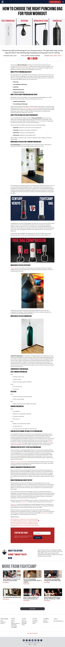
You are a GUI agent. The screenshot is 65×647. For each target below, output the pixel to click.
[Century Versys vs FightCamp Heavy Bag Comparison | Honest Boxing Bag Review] (32, 208)
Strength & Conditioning (15, 623)
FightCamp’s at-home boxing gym (19, 461)
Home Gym (2, 623)
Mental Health (24, 623)
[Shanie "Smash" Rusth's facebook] (9, 558)
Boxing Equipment (4, 618)
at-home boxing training (24, 66)
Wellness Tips (24, 620)
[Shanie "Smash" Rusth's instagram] (11, 558)
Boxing (12, 622)
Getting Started (45, 622)
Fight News (34, 618)
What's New (45, 620)
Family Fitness (24, 622)
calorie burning (24, 501)
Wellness (24, 618)
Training (13, 618)
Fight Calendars (35, 620)
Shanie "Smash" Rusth (55, 55)
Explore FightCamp (55, 1)
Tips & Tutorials (3, 622)
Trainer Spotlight (14, 627)
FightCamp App (44, 513)
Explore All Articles (32, 633)
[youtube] (32, 640)
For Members (46, 618)
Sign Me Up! (37, 537)
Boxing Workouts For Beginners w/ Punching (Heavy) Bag (24, 519)
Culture (33, 623)
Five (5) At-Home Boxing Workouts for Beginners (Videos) (24, 522)
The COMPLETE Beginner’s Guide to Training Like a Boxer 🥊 (25, 520)
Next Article (32, 608)
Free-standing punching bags (30, 108)
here (50, 235)
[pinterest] (35, 640)
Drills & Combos (14, 624)
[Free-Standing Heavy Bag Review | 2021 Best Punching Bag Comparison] (32, 250)
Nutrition (23, 624)
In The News (34, 622)
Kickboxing (13, 620)
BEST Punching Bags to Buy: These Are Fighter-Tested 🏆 (24, 523)
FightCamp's (14, 504)
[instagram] (30, 640)
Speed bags (13, 268)
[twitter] (24, 640)
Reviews (2, 620)
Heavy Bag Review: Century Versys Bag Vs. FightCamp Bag (25, 525)
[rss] (41, 640)
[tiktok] (38, 640)
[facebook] (27, 640)
